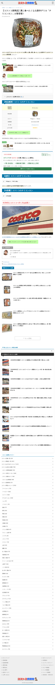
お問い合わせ (6, 674)
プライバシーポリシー (48, 665)
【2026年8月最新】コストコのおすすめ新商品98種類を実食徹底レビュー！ (31, 426)
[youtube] (13, 256)
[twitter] (10, 256)
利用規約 (45, 660)
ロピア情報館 (46, 667)
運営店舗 (5, 665)
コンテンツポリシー (47, 662)
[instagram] (12, 256)
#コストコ (5, 264)
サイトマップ (6, 658)
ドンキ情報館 (46, 670)
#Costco (15, 264)
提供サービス (6, 672)
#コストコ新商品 (20, 264)
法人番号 (5, 670)
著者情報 (5, 660)
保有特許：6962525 (48, 674)
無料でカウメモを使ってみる (27, 169)
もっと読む (28, 338)
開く (22, 96)
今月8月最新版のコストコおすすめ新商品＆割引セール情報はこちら (21, 237)
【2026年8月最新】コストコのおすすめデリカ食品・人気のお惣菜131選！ (30, 379)
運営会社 (5, 667)
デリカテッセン (6, 261)
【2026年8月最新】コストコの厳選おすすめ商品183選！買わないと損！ (30, 360)
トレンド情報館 (46, 672)
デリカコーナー (35, 124)
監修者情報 (5, 662)
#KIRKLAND (10, 264)
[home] (15, 256)
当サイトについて (47, 658)
